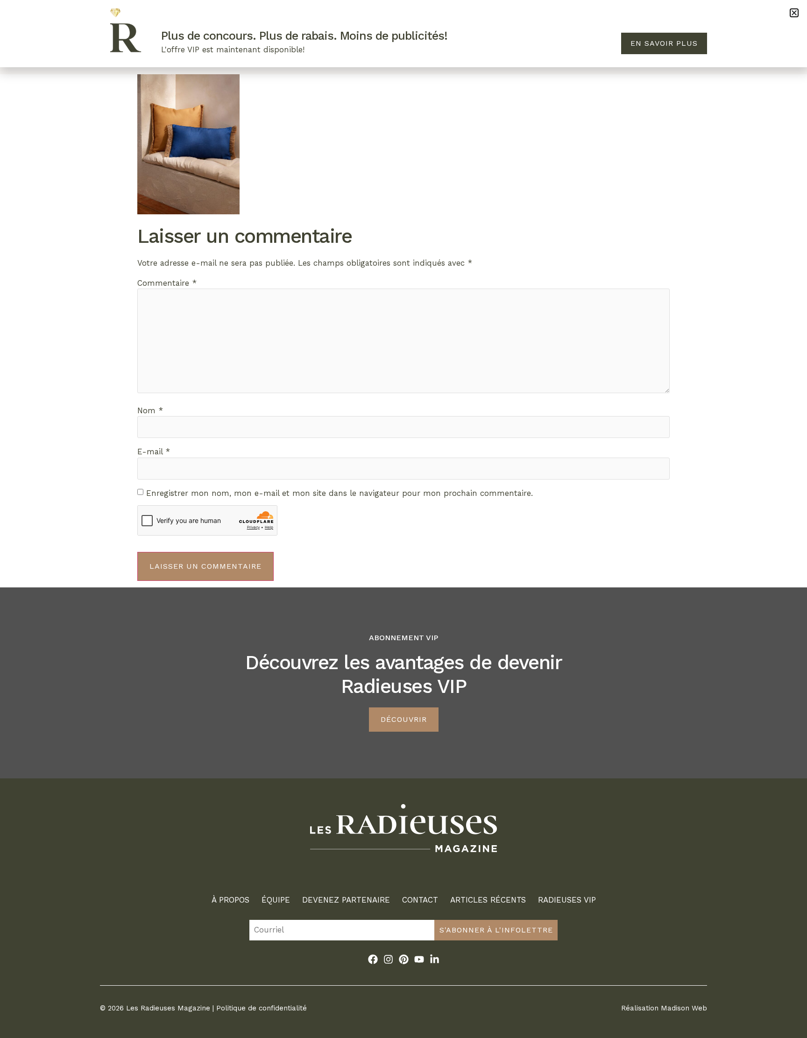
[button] (794, 12)
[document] (403, 519)
